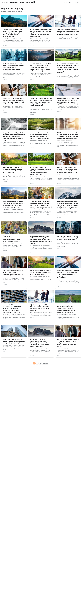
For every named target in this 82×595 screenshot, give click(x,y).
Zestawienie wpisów (67, 2)
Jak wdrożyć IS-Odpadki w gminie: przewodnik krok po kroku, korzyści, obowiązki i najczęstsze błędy (68, 237)
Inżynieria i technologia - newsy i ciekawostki (18, 2)
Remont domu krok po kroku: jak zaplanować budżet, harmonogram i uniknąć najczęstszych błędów (14, 341)
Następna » (45, 363)
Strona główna (77, 2)
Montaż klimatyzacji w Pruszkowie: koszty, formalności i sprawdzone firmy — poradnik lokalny (40, 272)
